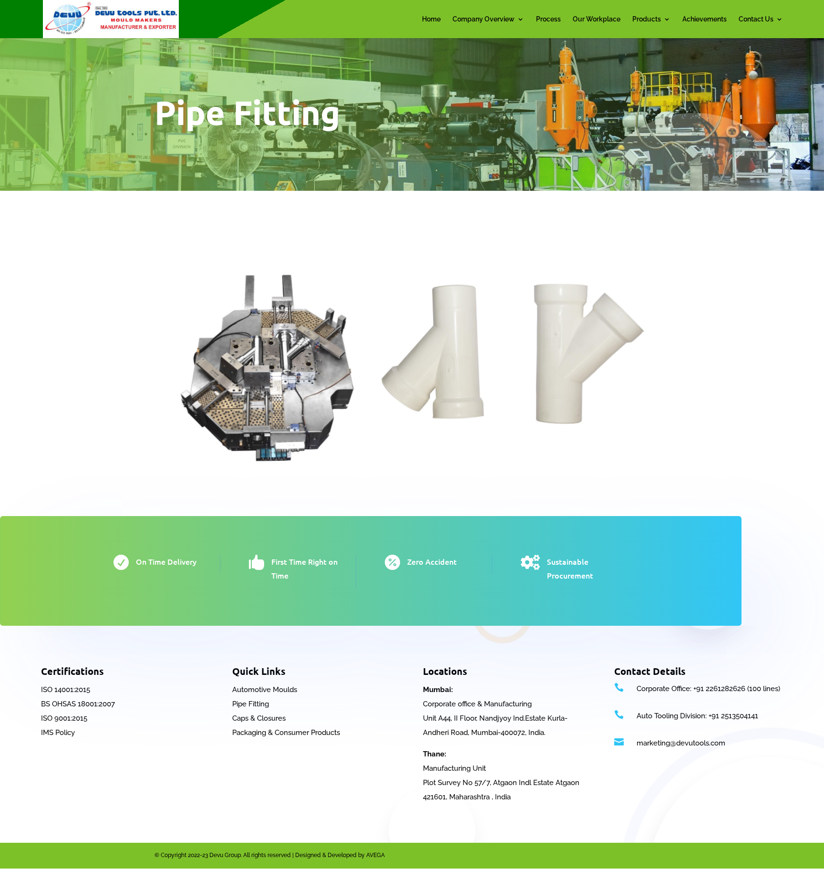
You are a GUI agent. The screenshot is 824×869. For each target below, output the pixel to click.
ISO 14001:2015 (65, 689)
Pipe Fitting (250, 704)
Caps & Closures (259, 718)
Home (431, 19)
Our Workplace (596, 19)
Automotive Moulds (264, 689)
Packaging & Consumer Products (286, 732)
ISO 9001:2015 (64, 718)
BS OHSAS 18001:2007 (78, 704)
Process (548, 19)
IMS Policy (58, 732)
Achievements (704, 19)
